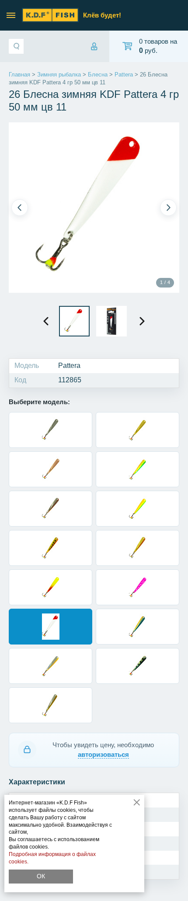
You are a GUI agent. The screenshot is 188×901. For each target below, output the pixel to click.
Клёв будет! (102, 15)
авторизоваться (103, 754)
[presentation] (46, 321)
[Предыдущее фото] (19, 207)
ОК (41, 876)
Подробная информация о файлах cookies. (52, 858)
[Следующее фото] (168, 207)
